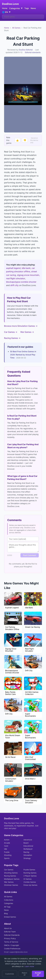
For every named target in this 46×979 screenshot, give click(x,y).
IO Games (28, 879)
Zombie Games (30, 882)
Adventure (28, 840)
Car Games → (10, 332)
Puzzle (6, 852)
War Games (9, 882)
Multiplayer (28, 849)
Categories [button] (15, 8)
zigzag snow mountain (28, 275)
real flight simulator (15, 278)
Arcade (7, 843)
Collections (8, 900)
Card (6, 846)
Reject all (24, 974)
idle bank (26, 268)
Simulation (28, 855)
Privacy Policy (10, 938)
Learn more (29, 966)
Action (6, 840)
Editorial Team (10, 932)
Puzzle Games (29, 870)
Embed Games (10, 917)
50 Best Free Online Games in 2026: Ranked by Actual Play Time (23, 354)
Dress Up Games (30, 885)
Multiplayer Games (11, 879)
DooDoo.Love (10, 3)
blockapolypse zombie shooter (21, 282)
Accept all (38, 974)
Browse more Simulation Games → (20, 326)
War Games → (27, 332)
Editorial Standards (12, 935)
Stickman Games (11, 885)
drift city (14, 285)
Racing (26, 852)
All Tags (7, 907)
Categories (8, 903)
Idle (5, 849)
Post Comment (29, 555)
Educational (28, 846)
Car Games (8, 870)
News (33, 8)
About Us (8, 928)
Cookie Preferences (12, 949)
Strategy (27, 858)
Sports (6, 858)
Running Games (30, 873)
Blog (6, 913)
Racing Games (10, 876)
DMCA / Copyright (11, 945)
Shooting (7, 855)
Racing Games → (12, 338)
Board (26, 843)
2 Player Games (30, 876)
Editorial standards (33, 52)
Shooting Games (11, 873)
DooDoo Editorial (26, 50)
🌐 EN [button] (6, 12)
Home (4, 8)
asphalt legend (13, 268)
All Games (16, 28)
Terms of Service (11, 942)
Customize (9, 974)
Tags (26, 8)
